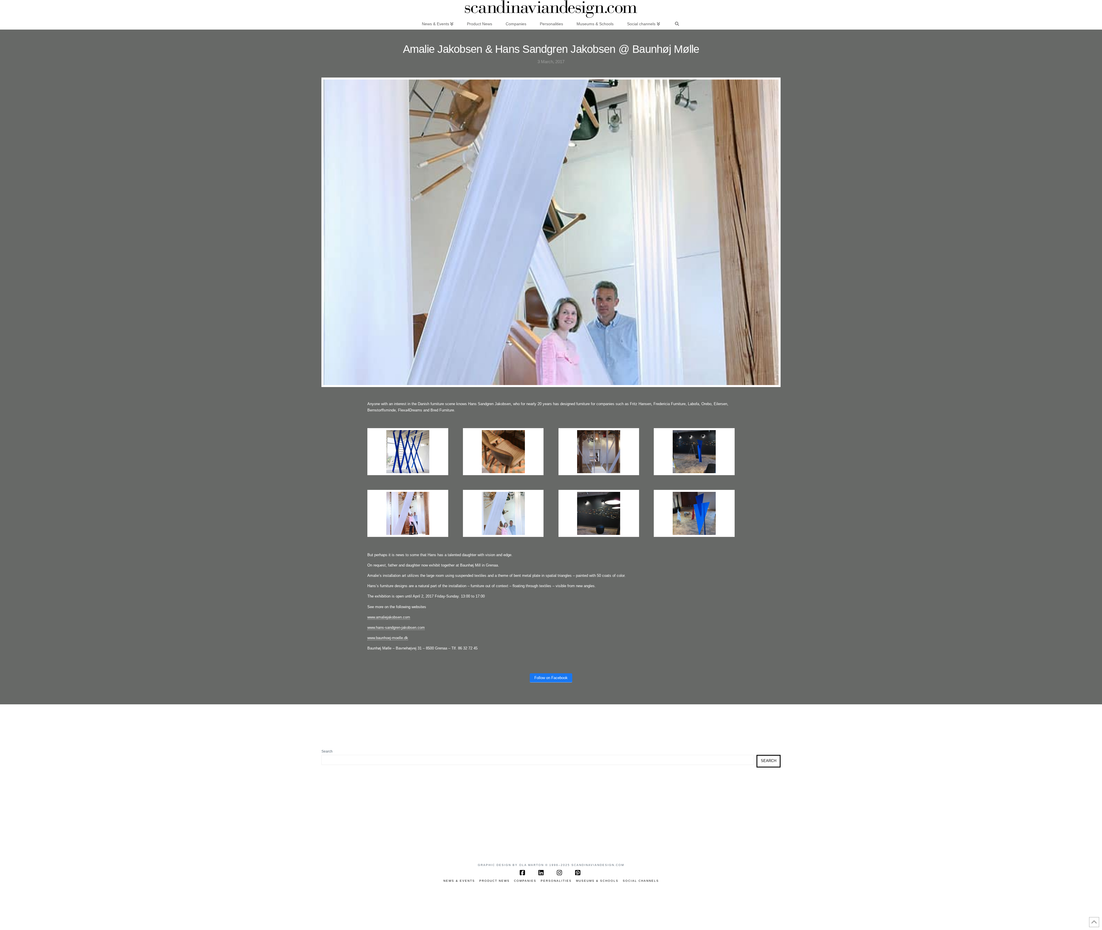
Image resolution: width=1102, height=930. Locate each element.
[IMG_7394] (598, 513)
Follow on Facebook (551, 678)
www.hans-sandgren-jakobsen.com (396, 627)
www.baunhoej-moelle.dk (387, 638)
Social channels (641, 880)
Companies (525, 880)
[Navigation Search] (677, 23)
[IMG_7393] (694, 451)
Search (327, 751)
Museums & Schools (597, 880)
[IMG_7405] (694, 513)
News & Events (459, 880)
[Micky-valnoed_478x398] (503, 451)
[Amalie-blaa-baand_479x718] (407, 451)
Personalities (556, 880)
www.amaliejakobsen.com (388, 617)
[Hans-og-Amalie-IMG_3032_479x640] (407, 513)
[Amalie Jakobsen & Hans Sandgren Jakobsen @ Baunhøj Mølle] (503, 513)
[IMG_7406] (598, 451)
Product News (494, 880)
